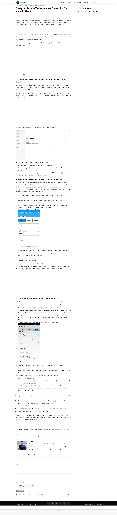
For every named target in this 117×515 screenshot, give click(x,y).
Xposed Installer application (35, 381)
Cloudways (98, 502)
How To (20, 5)
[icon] (97, 2)
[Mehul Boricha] (22, 448)
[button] (100, 2)
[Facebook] (17, 425)
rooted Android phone (34, 304)
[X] (20, 425)
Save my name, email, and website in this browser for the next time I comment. (33, 482)
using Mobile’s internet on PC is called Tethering (39, 37)
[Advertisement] (44, 56)
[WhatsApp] (23, 425)
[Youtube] (96, 11)
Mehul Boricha (35, 15)
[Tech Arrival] (21, 2)
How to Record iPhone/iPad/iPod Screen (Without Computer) (28, 436)
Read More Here (66, 429)
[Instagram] (34, 454)
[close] (59, 510)
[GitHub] (31, 454)
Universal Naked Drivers (31, 307)
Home (17, 5)
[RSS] (89, 11)
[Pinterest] (34, 425)
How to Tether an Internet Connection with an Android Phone (59, 436)
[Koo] (25, 425)
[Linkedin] (31, 425)
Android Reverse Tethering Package (51, 307)
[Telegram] (28, 425)
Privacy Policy (41, 494)
